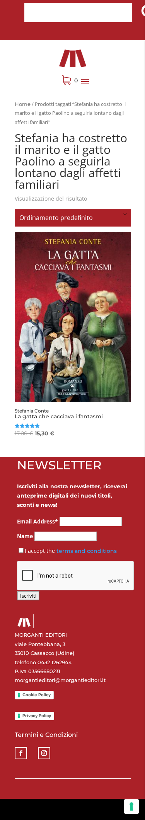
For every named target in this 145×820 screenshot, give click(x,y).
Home (23, 104)
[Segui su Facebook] (21, 753)
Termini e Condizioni (46, 734)
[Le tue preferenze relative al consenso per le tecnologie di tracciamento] (131, 806)
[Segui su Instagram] (44, 753)
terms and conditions (86, 550)
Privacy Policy (36, 715)
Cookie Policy (36, 694)
